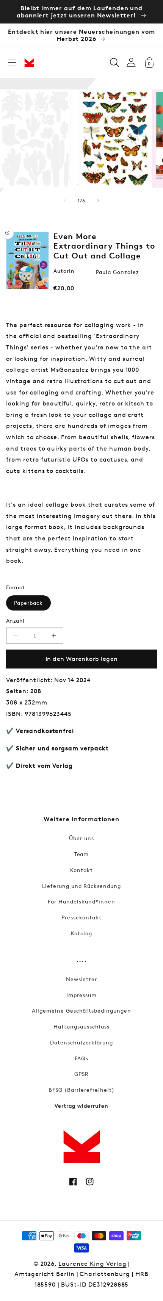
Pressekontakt (81, 917)
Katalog (81, 933)
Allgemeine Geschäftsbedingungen (81, 1010)
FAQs (81, 1058)
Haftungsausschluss (81, 1026)
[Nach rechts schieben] (98, 200)
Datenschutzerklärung (81, 1042)
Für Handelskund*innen (81, 901)
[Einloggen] (131, 62)
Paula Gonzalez (117, 272)
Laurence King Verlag (92, 1263)
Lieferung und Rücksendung (81, 886)
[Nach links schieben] (64, 200)
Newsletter (81, 979)
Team (81, 854)
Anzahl (15, 620)
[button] (12, 62)
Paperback (28, 603)
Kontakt (81, 870)
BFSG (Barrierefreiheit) (81, 1090)
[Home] (29, 62)
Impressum (81, 995)
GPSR (81, 1074)
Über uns (81, 838)
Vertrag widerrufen (81, 1105)
